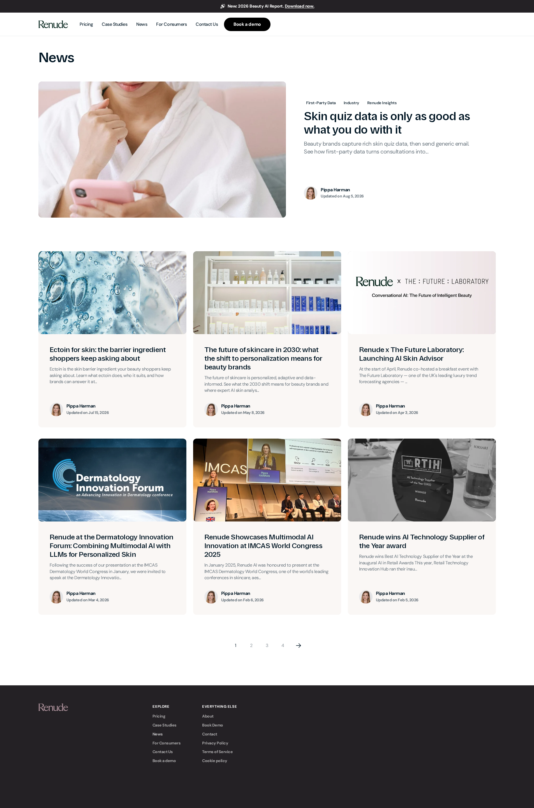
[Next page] (298, 645)
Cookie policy (214, 760)
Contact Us (162, 751)
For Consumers (166, 743)
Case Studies (164, 725)
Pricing (158, 716)
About (208, 716)
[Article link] (267, 150)
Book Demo (212, 725)
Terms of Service (217, 751)
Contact (209, 734)
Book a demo (164, 760)
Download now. (299, 6)
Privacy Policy (215, 743)
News (157, 734)
